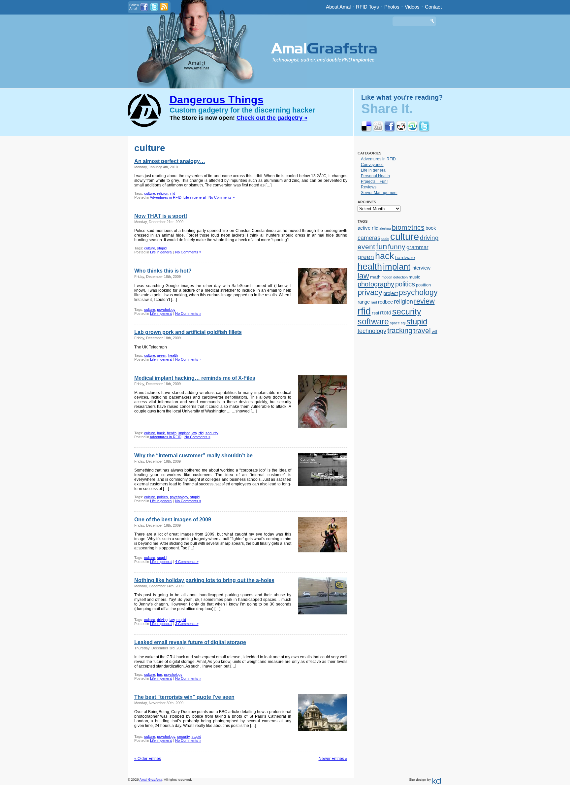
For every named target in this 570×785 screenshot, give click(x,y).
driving (162, 620)
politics (162, 497)
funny (396, 247)
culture (149, 193)
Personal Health (375, 176)
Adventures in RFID (165, 197)
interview (420, 268)
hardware (405, 257)
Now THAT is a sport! (160, 216)
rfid (172, 193)
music (414, 277)
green (161, 355)
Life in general (194, 197)
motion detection (395, 277)
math (375, 276)
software (373, 321)
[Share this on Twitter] (424, 130)
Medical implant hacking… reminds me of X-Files (194, 378)
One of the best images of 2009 (172, 519)
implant (184, 433)
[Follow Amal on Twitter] (154, 10)
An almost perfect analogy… (169, 161)
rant (374, 302)
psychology (166, 309)
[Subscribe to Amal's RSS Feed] (164, 9)
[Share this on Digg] (378, 130)
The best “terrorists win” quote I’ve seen (184, 697)
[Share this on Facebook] (389, 130)
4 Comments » (187, 562)
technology (372, 331)
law (194, 433)
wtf (434, 331)
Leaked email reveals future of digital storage (190, 642)
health (173, 355)
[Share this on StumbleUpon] (412, 130)
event (366, 246)
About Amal (338, 7)
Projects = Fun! (374, 181)
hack (161, 433)
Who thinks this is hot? (163, 271)
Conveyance (372, 164)
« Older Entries (147, 758)
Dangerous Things (217, 100)
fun (159, 674)
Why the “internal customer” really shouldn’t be (193, 455)
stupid (162, 248)
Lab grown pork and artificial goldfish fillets (188, 332)
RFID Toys (367, 7)
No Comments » (221, 197)
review (424, 301)
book (431, 228)
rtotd (385, 312)
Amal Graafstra (151, 779)
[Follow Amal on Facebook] (144, 10)
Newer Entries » (333, 758)
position (423, 284)
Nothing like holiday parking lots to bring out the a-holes (204, 580)
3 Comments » (187, 624)
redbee (385, 302)
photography (376, 284)
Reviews (368, 187)
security (212, 433)
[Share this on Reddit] (401, 130)
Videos (412, 7)
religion (162, 193)
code (385, 239)
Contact (433, 7)
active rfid (368, 228)
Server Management (379, 192)
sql (403, 323)
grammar (417, 247)
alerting (385, 228)
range (364, 302)
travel (422, 330)
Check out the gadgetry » (272, 117)
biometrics (408, 227)
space (395, 323)
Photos (391, 7)
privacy (370, 292)
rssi (375, 312)
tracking (399, 330)
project (390, 293)
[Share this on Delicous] (366, 130)
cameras (369, 237)
